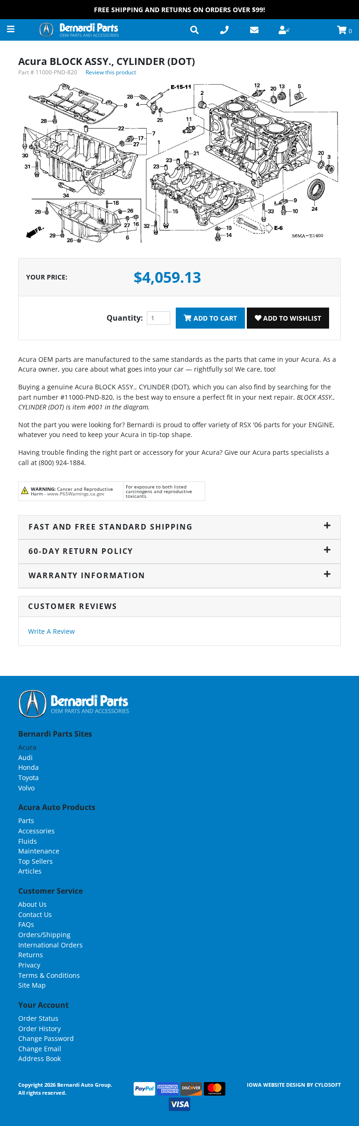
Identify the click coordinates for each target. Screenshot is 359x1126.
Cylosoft (328, 1084)
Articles (30, 871)
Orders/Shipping (44, 934)
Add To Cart (214, 318)
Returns (30, 954)
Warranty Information (87, 575)
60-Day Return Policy (81, 551)
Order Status (38, 1018)
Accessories (36, 830)
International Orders (50, 944)
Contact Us (35, 914)
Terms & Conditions (49, 975)
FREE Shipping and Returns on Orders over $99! (179, 9)
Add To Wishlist (291, 318)
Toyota (28, 777)
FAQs (26, 924)
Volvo (26, 787)
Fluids (27, 841)
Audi (25, 757)
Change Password (46, 1038)
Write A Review (51, 631)
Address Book (39, 1058)
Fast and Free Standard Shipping (111, 527)
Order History (39, 1028)
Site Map (32, 985)
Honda (28, 767)
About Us (32, 904)
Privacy (29, 965)
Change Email (39, 1048)
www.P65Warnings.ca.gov (75, 493)
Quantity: (125, 318)
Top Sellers (35, 861)
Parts (26, 820)
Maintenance (38, 850)
